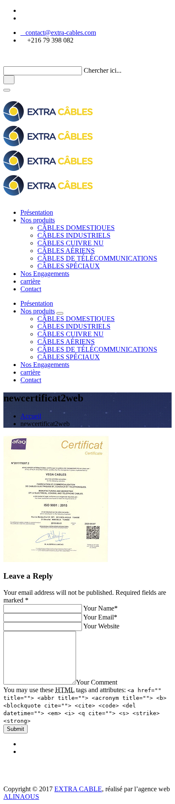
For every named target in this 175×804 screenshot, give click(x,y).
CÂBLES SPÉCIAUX (68, 266)
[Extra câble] (48, 781)
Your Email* (100, 617)
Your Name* (100, 608)
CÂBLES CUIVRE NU (70, 243)
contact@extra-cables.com (58, 32)
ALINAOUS (21, 796)
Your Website (101, 626)
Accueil (30, 416)
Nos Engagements (44, 273)
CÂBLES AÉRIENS (66, 250)
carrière (30, 281)
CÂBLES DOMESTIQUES (76, 227)
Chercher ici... (102, 70)
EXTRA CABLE (78, 789)
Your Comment (96, 682)
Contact (30, 289)
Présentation (36, 212)
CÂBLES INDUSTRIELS (73, 235)
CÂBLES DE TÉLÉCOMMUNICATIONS (97, 258)
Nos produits (37, 220)
